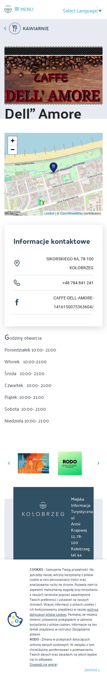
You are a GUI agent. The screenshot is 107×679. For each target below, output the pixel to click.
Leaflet (49, 213)
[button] (53, 168)
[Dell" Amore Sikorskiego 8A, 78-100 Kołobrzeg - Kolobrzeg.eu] (8, 9)
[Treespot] (43, 509)
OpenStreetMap (71, 213)
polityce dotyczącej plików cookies (64, 611)
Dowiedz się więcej (43, 664)
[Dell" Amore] (53, 75)
